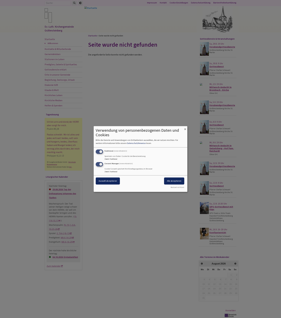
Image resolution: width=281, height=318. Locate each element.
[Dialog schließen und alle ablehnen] (185, 128)
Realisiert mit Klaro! (177, 187)
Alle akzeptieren (174, 181)
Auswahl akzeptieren (108, 181)
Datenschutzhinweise (136, 143)
